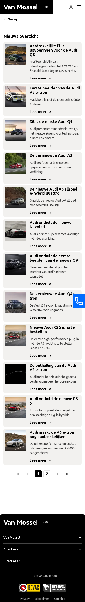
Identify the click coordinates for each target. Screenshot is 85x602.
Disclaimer (42, 599)
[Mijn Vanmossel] (71, 6)
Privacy (25, 599)
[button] (71, 6)
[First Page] (18, 474)
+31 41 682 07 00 (45, 576)
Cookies (59, 599)
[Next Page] (58, 474)
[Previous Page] (27, 474)
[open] (79, 7)
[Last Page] (67, 474)
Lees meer (38, 78)
